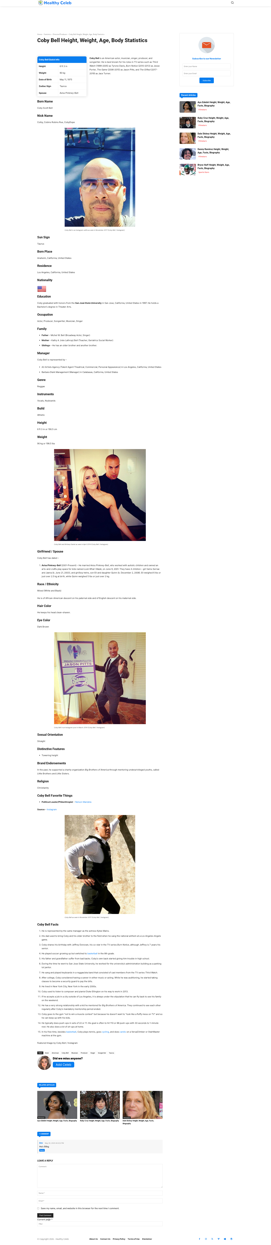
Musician (74, 1053)
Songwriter (102, 1053)
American (55, 1053)
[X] (212, 1239)
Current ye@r (45, 1219)
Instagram (52, 809)
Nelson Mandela (83, 802)
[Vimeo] (218, 1239)
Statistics (47, 34)
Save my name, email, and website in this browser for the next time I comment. (80, 1208)
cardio (123, 1031)
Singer (92, 1053)
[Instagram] (205, 1239)
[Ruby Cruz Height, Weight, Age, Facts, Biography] (100, 1105)
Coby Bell (65, 1053)
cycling (105, 1031)
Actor (47, 1053)
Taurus (111, 1053)
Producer (84, 1053)
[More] (133, 49)
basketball (92, 953)
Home (39, 34)
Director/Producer (60, 34)
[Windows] (224, 1239)
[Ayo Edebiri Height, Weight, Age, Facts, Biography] (57, 1105)
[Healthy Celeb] (54, 3)
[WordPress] (231, 1239)
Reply (42, 1150)
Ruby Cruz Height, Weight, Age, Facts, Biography (99, 1121)
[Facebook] (199, 1239)
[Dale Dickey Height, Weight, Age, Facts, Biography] (143, 1105)
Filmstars (41, 1118)
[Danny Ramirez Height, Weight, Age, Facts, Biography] (188, 154)
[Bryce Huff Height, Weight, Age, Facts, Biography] (188, 169)
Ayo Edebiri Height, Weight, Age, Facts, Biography (57, 1121)
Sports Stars (203, 172)
